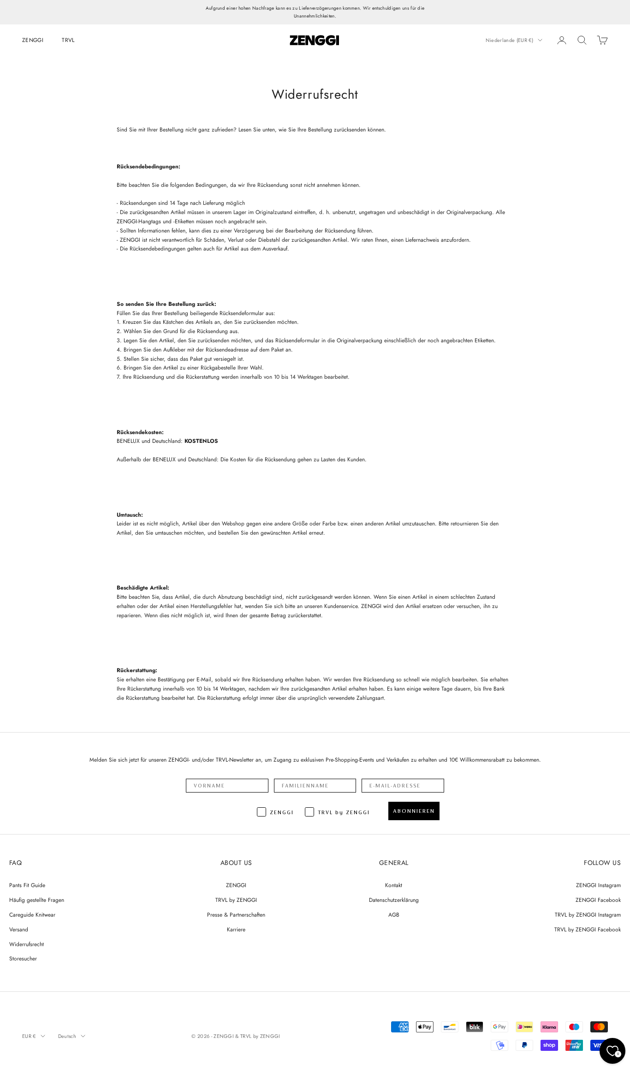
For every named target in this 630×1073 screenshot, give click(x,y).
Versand (18, 929)
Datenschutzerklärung (394, 900)
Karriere (236, 929)
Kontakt (393, 885)
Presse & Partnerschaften (236, 915)
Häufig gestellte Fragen (36, 900)
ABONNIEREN (414, 811)
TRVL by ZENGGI (236, 900)
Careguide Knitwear (32, 915)
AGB (393, 915)
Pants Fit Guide (27, 885)
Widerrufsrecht (26, 944)
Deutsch (67, 1036)
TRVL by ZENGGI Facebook (587, 929)
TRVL (68, 40)
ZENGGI (32, 40)
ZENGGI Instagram (598, 885)
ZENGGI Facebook (598, 900)
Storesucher (23, 958)
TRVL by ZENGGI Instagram (588, 915)
